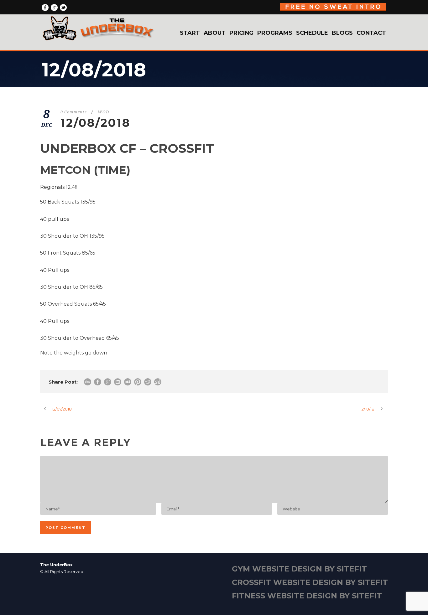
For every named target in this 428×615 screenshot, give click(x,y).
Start (190, 32)
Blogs (342, 32)
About (215, 32)
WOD (103, 112)
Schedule (312, 32)
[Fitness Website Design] (214, 584)
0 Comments (73, 112)
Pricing (241, 32)
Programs (274, 32)
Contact (371, 32)
